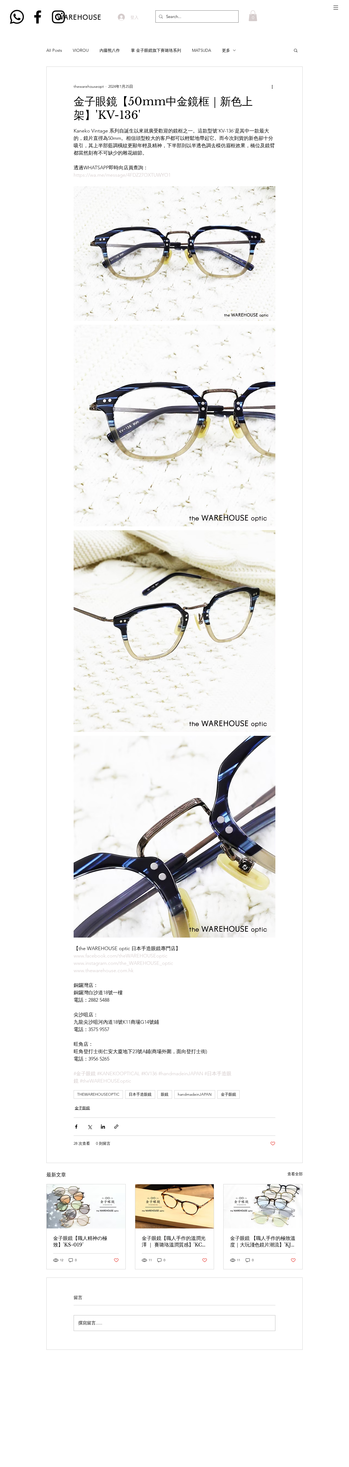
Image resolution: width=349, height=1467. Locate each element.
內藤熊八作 (110, 50)
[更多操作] (272, 86)
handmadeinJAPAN (195, 1094)
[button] (335, 7)
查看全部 (295, 1173)
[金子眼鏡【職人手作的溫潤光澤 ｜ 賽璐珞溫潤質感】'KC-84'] (174, 1206)
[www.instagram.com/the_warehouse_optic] (58, 17)
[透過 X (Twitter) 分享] (89, 1126)
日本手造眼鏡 (140, 1094)
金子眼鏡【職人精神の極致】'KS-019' (80, 1241)
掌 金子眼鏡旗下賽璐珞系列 (156, 50)
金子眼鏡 (228, 1094)
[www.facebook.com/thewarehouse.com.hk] (37, 17)
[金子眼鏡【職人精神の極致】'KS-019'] (86, 1206)
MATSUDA (201, 50)
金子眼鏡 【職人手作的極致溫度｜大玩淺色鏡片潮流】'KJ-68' (262, 1241)
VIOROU (81, 50)
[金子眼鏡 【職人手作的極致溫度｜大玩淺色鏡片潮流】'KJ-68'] (263, 1206)
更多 (226, 50)
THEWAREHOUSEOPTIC (98, 1094)
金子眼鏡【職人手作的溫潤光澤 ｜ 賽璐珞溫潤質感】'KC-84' (174, 1241)
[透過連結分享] (116, 1126)
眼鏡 (165, 1094)
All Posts (54, 50)
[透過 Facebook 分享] (76, 1126)
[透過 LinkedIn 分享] (103, 1126)
